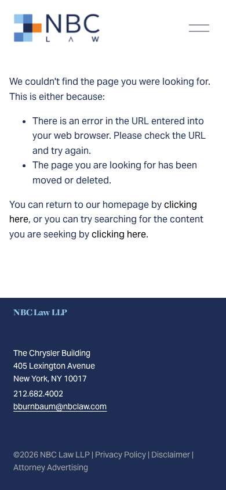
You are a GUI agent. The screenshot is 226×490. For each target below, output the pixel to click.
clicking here (119, 234)
